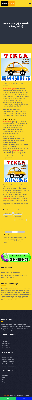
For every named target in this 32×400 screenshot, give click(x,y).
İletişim (4, 377)
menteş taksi (18, 216)
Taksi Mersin (5, 341)
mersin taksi (27, 298)
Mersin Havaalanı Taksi (8, 359)
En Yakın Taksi (6, 343)
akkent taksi (18, 210)
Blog (3, 382)
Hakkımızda (5, 375)
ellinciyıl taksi (8, 216)
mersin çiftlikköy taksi (19, 292)
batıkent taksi (8, 213)
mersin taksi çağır (21, 220)
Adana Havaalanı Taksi (8, 362)
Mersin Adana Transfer (8, 364)
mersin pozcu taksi (9, 220)
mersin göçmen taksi (25, 289)
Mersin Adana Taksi (7, 357)
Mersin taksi (7, 198)
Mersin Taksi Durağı (7, 348)
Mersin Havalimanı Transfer (9, 366)
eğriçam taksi (18, 213)
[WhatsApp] (8, 398)
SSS (3, 380)
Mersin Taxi (5, 346)
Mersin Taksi (15, 83)
